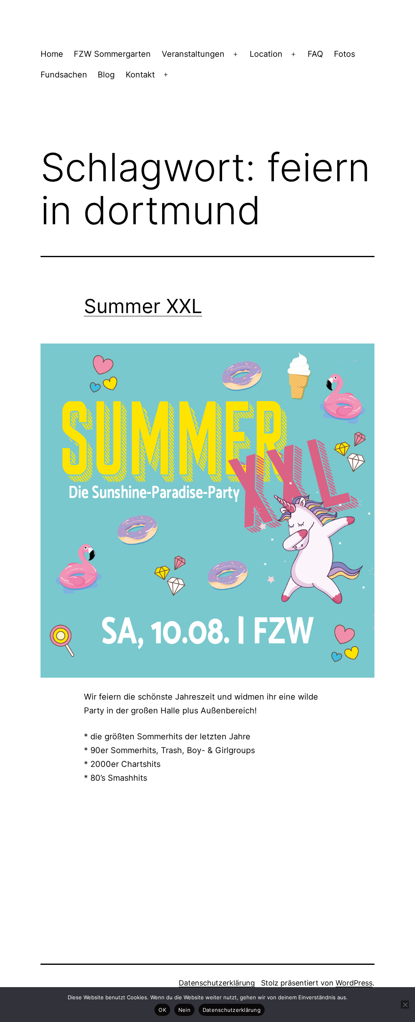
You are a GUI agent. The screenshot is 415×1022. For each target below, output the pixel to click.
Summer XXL (143, 306)
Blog (106, 74)
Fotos (344, 54)
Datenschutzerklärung (217, 983)
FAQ (315, 54)
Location (266, 54)
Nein (184, 1010)
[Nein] (405, 1005)
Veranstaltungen (193, 54)
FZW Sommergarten (112, 54)
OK (162, 1010)
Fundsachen (64, 74)
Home (52, 54)
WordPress (354, 983)
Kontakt (140, 74)
